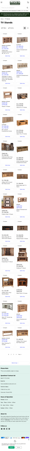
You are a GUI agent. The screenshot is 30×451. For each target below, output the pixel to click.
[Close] (28, 439)
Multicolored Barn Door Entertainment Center (7, 157)
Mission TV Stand (6, 106)
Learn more (12, 444)
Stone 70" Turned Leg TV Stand (7, 317)
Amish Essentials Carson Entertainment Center (22, 161)
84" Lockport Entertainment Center (7, 130)
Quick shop (7, 56)
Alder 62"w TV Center (21, 107)
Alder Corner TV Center (21, 293)
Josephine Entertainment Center (22, 76)
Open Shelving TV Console (6, 343)
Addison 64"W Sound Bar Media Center (7, 182)
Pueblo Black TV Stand (7, 261)
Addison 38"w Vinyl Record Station (6, 293)
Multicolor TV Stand (21, 268)
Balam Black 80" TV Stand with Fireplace (6, 237)
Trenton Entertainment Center (21, 50)
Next (19, 354)
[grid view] (24, 28)
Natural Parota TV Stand (22, 238)
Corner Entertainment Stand (21, 319)
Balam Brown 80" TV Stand (21, 186)
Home (2, 19)
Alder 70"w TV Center (21, 134)
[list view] (27, 28)
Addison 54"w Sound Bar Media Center (21, 341)
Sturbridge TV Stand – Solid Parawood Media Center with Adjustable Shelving (7, 78)
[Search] (27, 7)
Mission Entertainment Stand (21, 210)
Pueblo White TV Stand (7, 214)
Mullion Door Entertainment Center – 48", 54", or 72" (7, 52)
